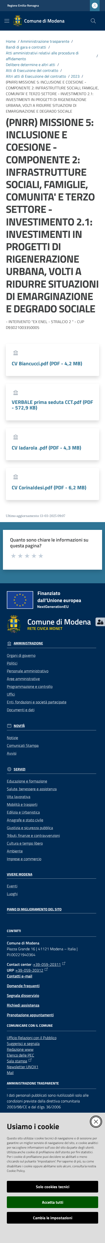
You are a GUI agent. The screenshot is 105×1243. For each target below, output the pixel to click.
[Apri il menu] (7, 21)
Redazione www (20, 1049)
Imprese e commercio (24, 859)
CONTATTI (14, 931)
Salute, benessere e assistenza (32, 789)
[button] (93, 21)
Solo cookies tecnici (52, 1187)
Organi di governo (21, 655)
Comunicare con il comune (30, 1025)
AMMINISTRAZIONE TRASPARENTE (33, 1083)
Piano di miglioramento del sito (34, 909)
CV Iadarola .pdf (46, 447)
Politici (12, 663)
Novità (19, 726)
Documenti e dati (20, 710)
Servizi (19, 769)
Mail (10, 1073)
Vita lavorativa (18, 797)
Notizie (12, 738)
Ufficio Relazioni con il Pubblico (31, 1038)
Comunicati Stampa (23, 745)
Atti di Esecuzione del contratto (32, 70)
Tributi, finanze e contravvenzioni (33, 835)
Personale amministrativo (27, 671)
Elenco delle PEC (20, 1055)
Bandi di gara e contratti (26, 47)
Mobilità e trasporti (22, 804)
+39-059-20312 (29, 970)
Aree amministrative (23, 679)
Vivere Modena (19, 874)
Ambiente (15, 851)
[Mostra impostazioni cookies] (100, 621)
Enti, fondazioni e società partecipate (36, 702)
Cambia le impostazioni (52, 1218)
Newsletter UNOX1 (22, 1067)
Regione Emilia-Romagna (23, 5)
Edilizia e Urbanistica (23, 812)
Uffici (11, 694)
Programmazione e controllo (29, 686)
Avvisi (11, 753)
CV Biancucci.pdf (47, 363)
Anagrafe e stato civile (25, 820)
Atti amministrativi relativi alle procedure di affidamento (42, 56)
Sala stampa (17, 1061)
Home (11, 41)
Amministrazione (28, 643)
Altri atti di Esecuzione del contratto (36, 76)
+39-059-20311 (47, 964)
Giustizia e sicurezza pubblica (30, 828)
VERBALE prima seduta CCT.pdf (52, 404)
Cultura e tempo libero (25, 843)
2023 (75, 76)
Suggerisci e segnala (23, 1043)
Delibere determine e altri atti (30, 64)
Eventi (12, 886)
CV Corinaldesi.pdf (49, 487)
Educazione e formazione (27, 781)
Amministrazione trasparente (45, 41)
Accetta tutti (52, 1202)
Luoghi (12, 894)
